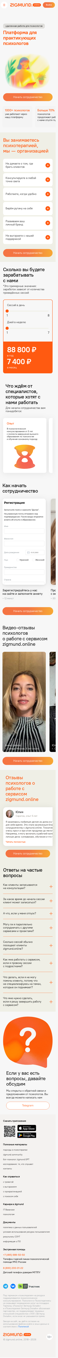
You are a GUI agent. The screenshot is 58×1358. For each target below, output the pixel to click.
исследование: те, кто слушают (18, 1164)
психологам (9, 1214)
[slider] (7, 311)
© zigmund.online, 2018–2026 (19, 1339)
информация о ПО (12, 1241)
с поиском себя (10, 1196)
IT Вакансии (9, 1209)
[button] (4, 5)
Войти (49, 5)
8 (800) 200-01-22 (13, 1268)
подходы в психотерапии (15, 1150)
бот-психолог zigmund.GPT (16, 1159)
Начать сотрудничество (27, 97)
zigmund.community (12, 1154)
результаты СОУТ (11, 1236)
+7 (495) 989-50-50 (14, 1254)
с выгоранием (10, 1186)
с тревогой (8, 1182)
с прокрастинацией (12, 1191)
